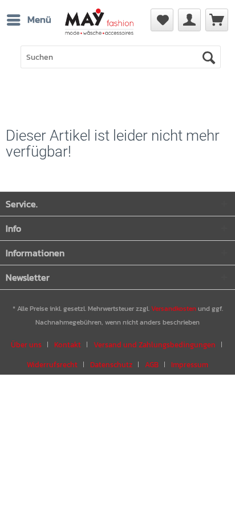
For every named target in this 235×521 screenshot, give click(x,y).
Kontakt (67, 344)
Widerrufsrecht (52, 364)
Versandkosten (173, 308)
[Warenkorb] (216, 20)
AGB (152, 364)
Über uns (26, 344)
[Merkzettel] (162, 20)
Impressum (189, 364)
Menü (39, 19)
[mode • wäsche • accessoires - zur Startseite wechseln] (99, 27)
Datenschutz (111, 364)
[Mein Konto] (189, 20)
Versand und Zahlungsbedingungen (155, 344)
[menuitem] (28, 20)
